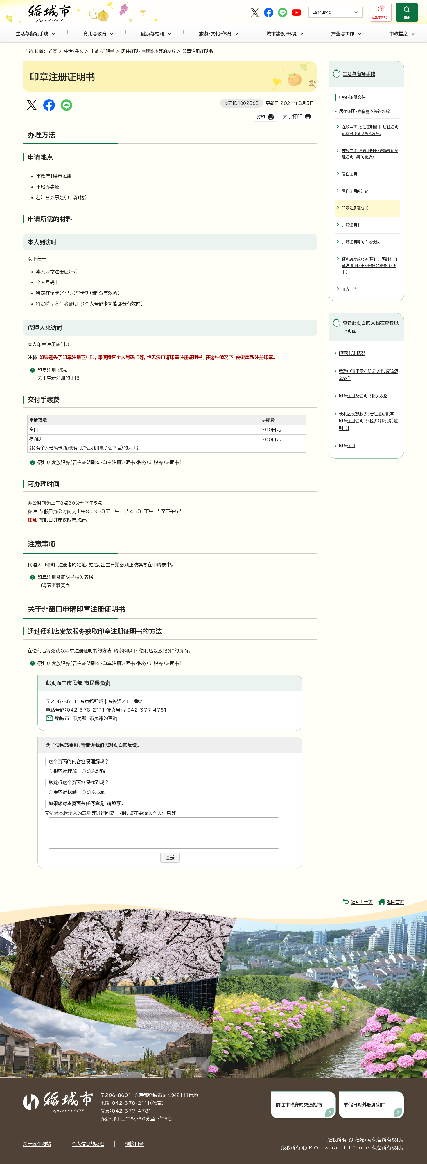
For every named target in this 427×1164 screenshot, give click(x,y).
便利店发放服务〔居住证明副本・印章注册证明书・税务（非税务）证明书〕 (109, 462)
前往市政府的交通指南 (299, 1104)
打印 (261, 117)
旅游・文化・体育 (215, 33)
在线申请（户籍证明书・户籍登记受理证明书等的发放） (370, 154)
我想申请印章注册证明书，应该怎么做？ (368, 374)
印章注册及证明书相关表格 (65, 577)
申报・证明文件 (352, 97)
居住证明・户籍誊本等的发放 (148, 51)
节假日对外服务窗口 (364, 1104)
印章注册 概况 (52, 370)
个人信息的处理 (88, 1143)
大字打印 (292, 116)
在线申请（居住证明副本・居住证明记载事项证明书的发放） (370, 130)
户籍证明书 (351, 225)
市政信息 (398, 33)
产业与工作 (342, 33)
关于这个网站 (37, 1143)
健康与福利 (152, 33)
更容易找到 (65, 792)
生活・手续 (74, 51)
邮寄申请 (349, 289)
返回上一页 (362, 902)
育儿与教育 (94, 33)
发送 (170, 857)
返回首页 (395, 902)
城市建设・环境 (281, 33)
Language (321, 12)
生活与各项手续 (32, 33)
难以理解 (96, 771)
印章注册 (347, 445)
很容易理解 (65, 771)
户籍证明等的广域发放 (361, 242)
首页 (53, 51)
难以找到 (96, 792)
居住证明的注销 (355, 191)
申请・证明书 (102, 51)
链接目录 (134, 1143)
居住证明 (349, 174)
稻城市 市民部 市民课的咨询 (86, 718)
